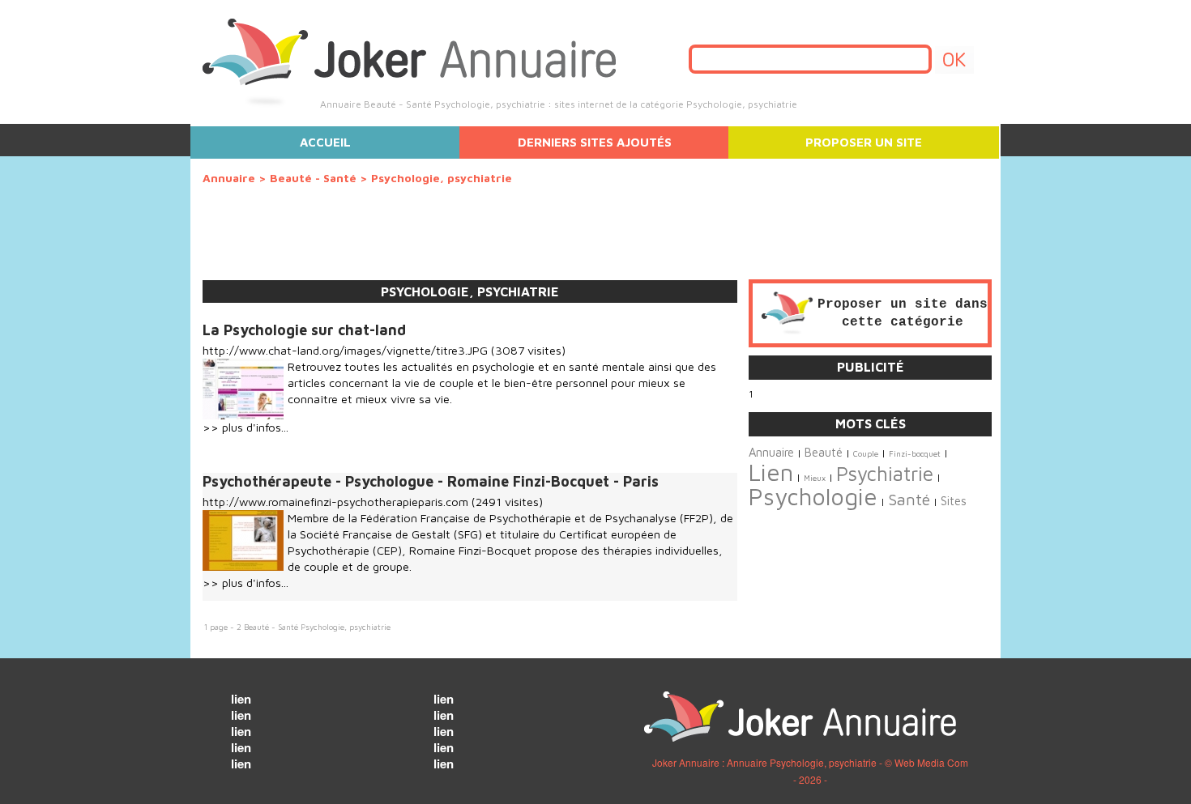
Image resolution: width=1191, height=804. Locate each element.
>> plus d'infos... (245, 427)
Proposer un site (863, 142)
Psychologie (813, 496)
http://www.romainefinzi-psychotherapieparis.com (335, 501)
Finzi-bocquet (915, 453)
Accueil (325, 142)
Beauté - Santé (313, 178)
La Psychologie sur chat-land (304, 329)
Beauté (824, 452)
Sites (954, 501)
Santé (909, 499)
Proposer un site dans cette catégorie (902, 313)
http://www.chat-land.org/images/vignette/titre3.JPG (345, 350)
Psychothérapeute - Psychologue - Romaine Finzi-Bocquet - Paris (431, 481)
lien (241, 699)
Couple (865, 453)
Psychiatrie (884, 473)
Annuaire (229, 178)
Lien (771, 472)
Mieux (815, 478)
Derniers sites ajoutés (595, 142)
